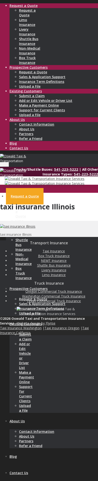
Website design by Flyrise (36, 323)
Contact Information (36, 124)
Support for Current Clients (42, 110)
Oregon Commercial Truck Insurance (53, 291)
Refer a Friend (30, 138)
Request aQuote (27, 12)
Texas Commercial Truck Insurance (54, 301)
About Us (26, 129)
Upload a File (29, 86)
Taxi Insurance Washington (21, 328)
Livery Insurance (53, 270)
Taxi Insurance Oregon (61, 328)
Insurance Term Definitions (41, 81)
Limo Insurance (54, 275)
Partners (26, 134)
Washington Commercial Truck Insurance (53, 296)
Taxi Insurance (54, 251)
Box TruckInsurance (27, 60)
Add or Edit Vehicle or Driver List (45, 100)
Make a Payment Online (39, 105)
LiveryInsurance (27, 31)
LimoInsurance (27, 22)
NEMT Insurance (54, 260)
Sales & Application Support (42, 77)
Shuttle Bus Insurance (54, 265)
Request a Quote (33, 72)
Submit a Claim (32, 96)
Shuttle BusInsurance (28, 41)
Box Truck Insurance (54, 256)
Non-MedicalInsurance (29, 50)
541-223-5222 (66, 169)
